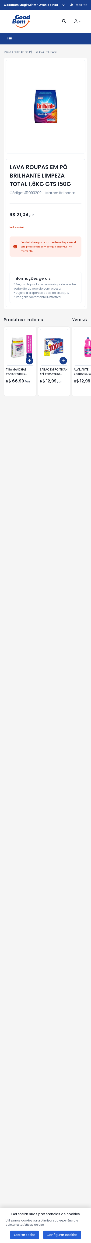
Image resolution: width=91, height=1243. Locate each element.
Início (7, 52)
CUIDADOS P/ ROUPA (28, 52)
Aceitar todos (24, 1234)
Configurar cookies (62, 1234)
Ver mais (79, 319)
